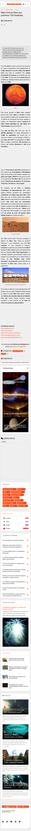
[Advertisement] (10, 36)
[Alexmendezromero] (15, 821)
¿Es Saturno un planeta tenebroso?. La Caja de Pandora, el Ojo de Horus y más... (15, 427)
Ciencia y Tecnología (9, 9)
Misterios (19, 489)
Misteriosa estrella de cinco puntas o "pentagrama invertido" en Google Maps (18, 668)
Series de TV (20, 503)
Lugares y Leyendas (8, 489)
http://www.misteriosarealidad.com (11, 333)
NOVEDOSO (6, 653)
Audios (5, 505)
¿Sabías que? (6, 497)
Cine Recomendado (16, 492)
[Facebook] (3, 821)
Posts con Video (7, 500)
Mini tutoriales (22, 505)
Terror (15, 497)
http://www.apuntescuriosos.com (10, 335)
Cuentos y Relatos (16, 494)
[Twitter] (7, 821)
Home (2, 9)
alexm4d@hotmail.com (7, 328)
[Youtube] (11, 821)
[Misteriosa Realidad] (14, 4)
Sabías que (18, 500)
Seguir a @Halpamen (7, 330)
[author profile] (4, 25)
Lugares (5, 492)
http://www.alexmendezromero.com (11, 337)
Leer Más (7, 746)
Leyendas (5, 494)
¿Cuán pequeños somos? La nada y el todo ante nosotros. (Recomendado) (15, 396)
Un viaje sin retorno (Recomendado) (15, 413)
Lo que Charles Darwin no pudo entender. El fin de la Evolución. (13, 785)
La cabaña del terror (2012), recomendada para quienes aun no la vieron (18, 686)
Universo (17, 9)
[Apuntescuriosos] (19, 821)
